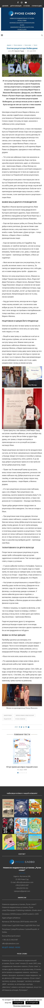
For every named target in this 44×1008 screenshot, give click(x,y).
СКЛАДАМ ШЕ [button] (18, 1002)
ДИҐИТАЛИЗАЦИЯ (15, 6)
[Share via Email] (28, 727)
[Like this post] (16, 727)
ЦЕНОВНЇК (5, 6)
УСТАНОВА (26, 6)
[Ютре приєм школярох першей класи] (22, 751)
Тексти (35, 45)
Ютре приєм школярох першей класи (22, 767)
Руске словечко (18, 45)
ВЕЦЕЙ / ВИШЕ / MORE (11, 947)
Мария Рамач (8, 715)
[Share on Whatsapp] (23, 727)
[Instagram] (21, 3)
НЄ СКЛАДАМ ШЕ (32, 1002)
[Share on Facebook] (19, 727)
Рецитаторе (7, 719)
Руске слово (28, 45)
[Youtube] (26, 3)
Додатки (9, 45)
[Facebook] (17, 3)
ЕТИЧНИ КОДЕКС (37, 6)
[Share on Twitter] (21, 727)
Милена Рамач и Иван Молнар (25, 715)
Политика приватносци (22, 1006)
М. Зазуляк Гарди (18, 51)
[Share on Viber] (26, 727)
